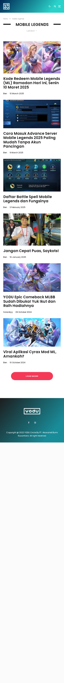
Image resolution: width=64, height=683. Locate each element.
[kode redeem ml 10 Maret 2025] (32, 57)
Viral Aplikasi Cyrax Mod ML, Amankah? (29, 354)
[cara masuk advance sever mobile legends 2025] (32, 114)
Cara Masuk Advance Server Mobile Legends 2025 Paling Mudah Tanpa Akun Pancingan (30, 140)
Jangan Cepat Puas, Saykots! (31, 251)
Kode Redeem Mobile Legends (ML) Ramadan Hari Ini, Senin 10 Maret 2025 (31, 83)
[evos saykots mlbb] (32, 230)
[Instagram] (35, 422)
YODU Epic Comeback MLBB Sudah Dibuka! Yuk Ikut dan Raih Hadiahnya (29, 301)
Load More (32, 376)
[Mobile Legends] (32, 332)
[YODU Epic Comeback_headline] (32, 277)
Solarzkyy (8, 312)
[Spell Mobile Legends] (32, 175)
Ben (5, 93)
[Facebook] (29, 422)
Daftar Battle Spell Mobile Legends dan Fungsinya (27, 199)
